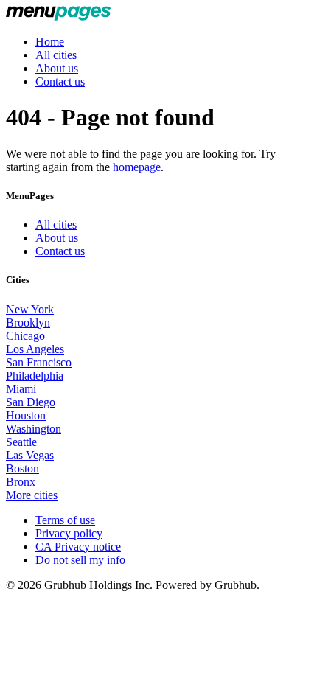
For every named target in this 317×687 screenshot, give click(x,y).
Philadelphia (34, 375)
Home (49, 41)
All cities (56, 55)
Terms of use (65, 520)
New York (30, 309)
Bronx (20, 481)
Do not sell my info (80, 560)
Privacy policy (68, 533)
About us (56, 68)
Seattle (21, 442)
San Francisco (39, 362)
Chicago (25, 335)
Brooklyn (28, 322)
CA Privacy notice (78, 546)
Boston (22, 468)
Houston (26, 415)
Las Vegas (30, 455)
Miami (21, 389)
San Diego (30, 402)
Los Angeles (35, 349)
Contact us (60, 81)
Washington (33, 428)
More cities (32, 495)
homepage (137, 167)
